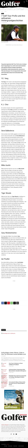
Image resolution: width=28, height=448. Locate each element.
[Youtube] (16, 434)
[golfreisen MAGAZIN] (14, 399)
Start (2, 11)
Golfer (5, 11)
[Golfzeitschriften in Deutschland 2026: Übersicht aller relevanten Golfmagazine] (4, 374)
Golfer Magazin (4, 424)
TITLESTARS (7, 444)
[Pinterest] (8, 303)
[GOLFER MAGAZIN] (10, 4)
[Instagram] (13, 434)
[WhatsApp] (11, 303)
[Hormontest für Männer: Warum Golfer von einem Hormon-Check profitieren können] (4, 384)
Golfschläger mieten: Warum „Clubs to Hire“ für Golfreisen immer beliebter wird (13, 353)
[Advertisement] (14, 54)
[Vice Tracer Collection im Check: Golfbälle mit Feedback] (4, 365)
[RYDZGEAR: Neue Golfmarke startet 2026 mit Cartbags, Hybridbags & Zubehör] (4, 379)
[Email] (14, 303)
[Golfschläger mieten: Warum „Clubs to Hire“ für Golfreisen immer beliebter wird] (14, 342)
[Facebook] (2, 303)
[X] (5, 303)
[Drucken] (17, 303)
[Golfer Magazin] (14, 417)
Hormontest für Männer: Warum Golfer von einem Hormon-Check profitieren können (17, 383)
